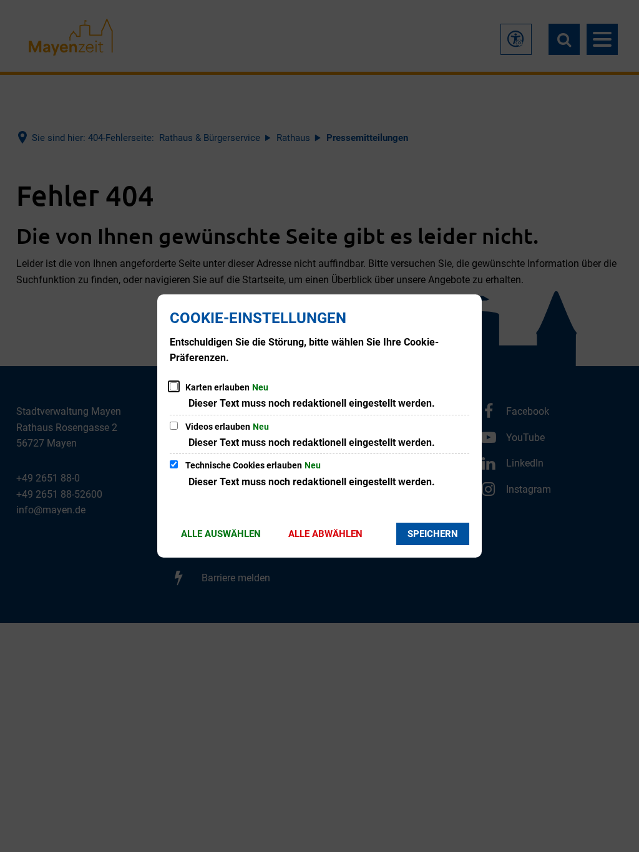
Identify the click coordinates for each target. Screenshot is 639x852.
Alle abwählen (325, 534)
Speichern (432, 534)
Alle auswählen (221, 534)
